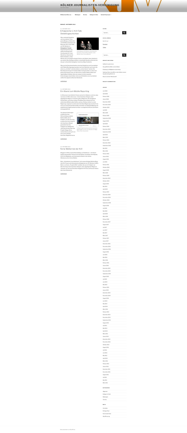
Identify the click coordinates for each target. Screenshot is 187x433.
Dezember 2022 (106, 142)
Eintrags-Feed (106, 410)
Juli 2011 (105, 377)
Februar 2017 (106, 238)
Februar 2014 (106, 311)
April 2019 (105, 189)
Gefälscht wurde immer (108, 64)
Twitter (104, 47)
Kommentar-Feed (107, 413)
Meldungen (77, 14)
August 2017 (106, 224)
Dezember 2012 (106, 339)
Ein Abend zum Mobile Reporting (74, 91)
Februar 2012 (106, 363)
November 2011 (106, 372)
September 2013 (107, 320)
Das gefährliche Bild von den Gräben (111, 66)
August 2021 (106, 159)
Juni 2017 (105, 230)
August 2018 (106, 205)
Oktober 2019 (106, 181)
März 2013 (105, 333)
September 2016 (107, 249)
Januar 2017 (106, 241)
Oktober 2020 (106, 167)
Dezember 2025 (106, 101)
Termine (85, 14)
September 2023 (107, 131)
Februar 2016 (106, 262)
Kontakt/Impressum (105, 14)
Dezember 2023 (106, 129)
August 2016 (106, 251)
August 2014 (106, 298)
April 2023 (105, 134)
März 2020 (105, 172)
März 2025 (105, 112)
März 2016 (105, 260)
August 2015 (106, 276)
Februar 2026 (106, 96)
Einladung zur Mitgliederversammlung (111, 69)
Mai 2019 (105, 186)
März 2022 (105, 151)
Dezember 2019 (106, 178)
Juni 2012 (105, 352)
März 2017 (105, 235)
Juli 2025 (105, 110)
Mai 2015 (105, 284)
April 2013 (105, 331)
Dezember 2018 (106, 194)
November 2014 (107, 295)
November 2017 (106, 221)
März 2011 (105, 382)
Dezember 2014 (106, 292)
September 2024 (107, 118)
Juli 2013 (105, 325)
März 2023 (105, 137)
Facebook (105, 44)
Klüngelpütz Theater (65, 48)
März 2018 (105, 216)
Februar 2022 (106, 153)
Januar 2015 (106, 290)
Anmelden (105, 408)
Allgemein (105, 391)
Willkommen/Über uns (65, 14)
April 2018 (105, 213)
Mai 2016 (105, 257)
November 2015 (107, 271)
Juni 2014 (105, 301)
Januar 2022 (106, 156)
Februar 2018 (106, 219)
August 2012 (106, 347)
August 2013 (106, 322)
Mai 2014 (105, 303)
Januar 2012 (106, 366)
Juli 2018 (105, 208)
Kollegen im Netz (94, 14)
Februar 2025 (106, 115)
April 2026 (105, 93)
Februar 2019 (106, 192)
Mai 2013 (105, 328)
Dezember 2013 (106, 314)
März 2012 (105, 361)
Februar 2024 (106, 126)
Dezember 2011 (106, 369)
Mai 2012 (105, 355)
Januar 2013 (106, 336)
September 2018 (107, 202)
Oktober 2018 (106, 200)
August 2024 (106, 121)
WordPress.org (106, 416)
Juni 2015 (105, 282)
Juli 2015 (105, 279)
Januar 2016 (106, 265)
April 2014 (105, 306)
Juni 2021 (105, 161)
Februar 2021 (106, 164)
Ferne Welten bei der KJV (71, 149)
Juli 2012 (105, 350)
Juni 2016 (105, 254)
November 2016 (107, 246)
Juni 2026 (105, 91)
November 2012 (106, 341)
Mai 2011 (105, 380)
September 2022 (107, 145)
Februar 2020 (106, 175)
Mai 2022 (105, 148)
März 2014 (105, 309)
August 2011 (106, 374)
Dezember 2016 (106, 243)
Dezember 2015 (106, 268)
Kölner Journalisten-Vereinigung (89, 5)
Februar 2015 (106, 287)
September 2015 (107, 273)
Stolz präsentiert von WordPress (67, 429)
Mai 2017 (105, 232)
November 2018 (107, 197)
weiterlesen (63, 81)
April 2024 (105, 123)
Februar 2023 (106, 140)
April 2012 (105, 358)
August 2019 (106, 183)
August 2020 (106, 170)
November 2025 (107, 104)
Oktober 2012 (106, 344)
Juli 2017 (105, 227)
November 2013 (107, 317)
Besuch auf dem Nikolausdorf (110, 76)
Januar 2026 (106, 99)
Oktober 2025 (106, 107)
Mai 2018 (105, 211)
